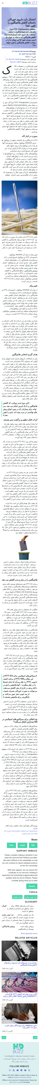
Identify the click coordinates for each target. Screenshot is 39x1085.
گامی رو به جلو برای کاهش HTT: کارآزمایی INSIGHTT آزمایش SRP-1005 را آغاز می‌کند (20, 995)
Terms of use (16, 1082)
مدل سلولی (17, 897)
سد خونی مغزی (31, 897)
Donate (32, 886)
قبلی (35, 1037)
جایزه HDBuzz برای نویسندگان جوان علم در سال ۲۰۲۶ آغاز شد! (20, 1026)
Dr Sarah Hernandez (20, 51)
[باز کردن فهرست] (3, 3)
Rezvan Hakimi (16, 62)
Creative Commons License (22, 1077)
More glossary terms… (28, 933)
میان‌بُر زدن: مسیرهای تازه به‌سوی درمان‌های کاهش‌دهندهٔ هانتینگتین (20, 964)
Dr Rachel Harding (13, 59)
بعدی (3, 1037)
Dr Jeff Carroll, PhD (27, 54)
